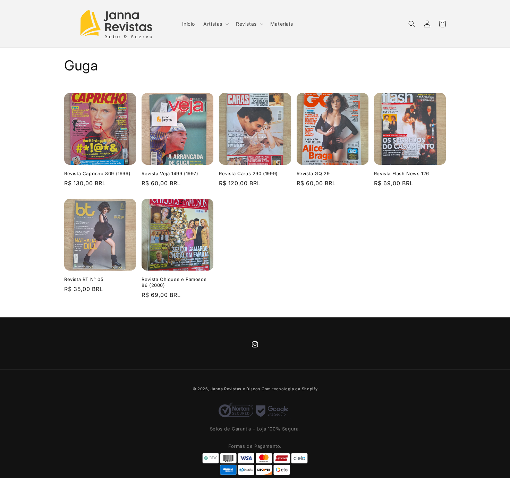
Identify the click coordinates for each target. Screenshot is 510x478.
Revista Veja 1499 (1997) (170, 173)
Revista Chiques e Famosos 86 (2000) (174, 282)
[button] (215, 24)
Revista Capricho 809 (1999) (97, 173)
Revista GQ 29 (313, 173)
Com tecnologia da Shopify (290, 388)
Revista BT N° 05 (84, 279)
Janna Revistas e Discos (235, 388)
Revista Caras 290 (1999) (248, 173)
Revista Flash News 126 (401, 173)
